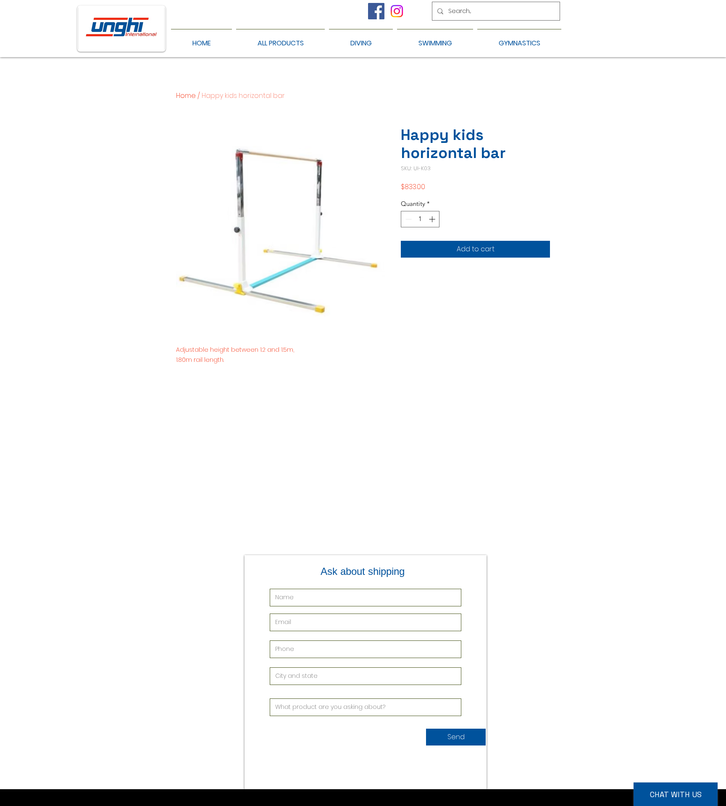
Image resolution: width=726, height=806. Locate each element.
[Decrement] (407, 219)
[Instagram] (397, 11)
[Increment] (433, 219)
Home (186, 95)
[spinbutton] (420, 219)
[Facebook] (376, 11)
